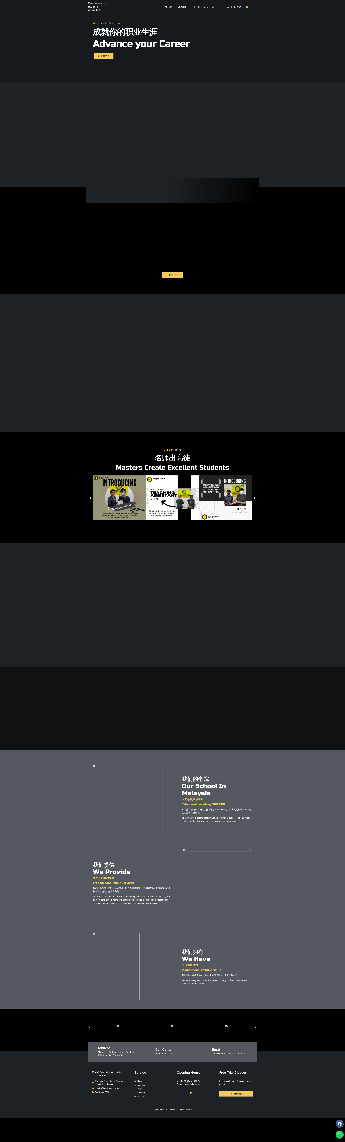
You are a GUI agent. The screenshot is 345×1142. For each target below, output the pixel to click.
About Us (169, 6)
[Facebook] (247, 7)
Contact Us (209, 6)
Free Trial (195, 6)
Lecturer (182, 6)
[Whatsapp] (340, 1135)
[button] (90, 498)
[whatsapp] (253, 7)
